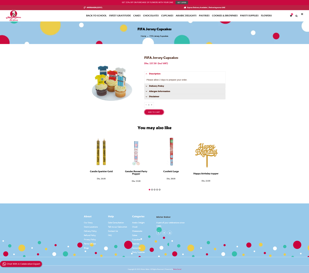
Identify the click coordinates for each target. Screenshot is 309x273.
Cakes (134, 235)
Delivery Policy (90, 231)
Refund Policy (90, 235)
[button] (149, 189)
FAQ (110, 235)
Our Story (88, 223)
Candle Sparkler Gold (101, 171)
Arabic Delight (138, 223)
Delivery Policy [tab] (156, 86)
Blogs (86, 248)
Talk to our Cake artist (117, 227)
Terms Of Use (90, 244)
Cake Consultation (116, 223)
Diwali (134, 227)
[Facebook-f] (158, 233)
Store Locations (91, 227)
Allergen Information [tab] (159, 91)
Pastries (135, 244)
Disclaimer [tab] (154, 96)
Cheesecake (137, 231)
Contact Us (113, 231)
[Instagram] (164, 233)
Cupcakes (136, 240)
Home (143, 36)
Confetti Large (171, 171)
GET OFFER (181, 2)
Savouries (136, 248)
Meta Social (177, 269)
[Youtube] (170, 233)
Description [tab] (155, 73)
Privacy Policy (90, 240)
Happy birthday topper (205, 174)
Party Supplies (138, 252)
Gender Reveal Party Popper (136, 172)
